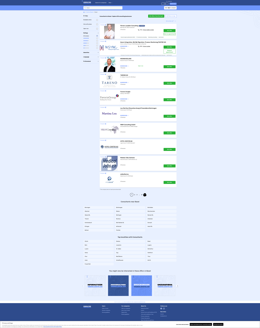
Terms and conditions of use (147, 314)
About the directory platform (147, 320)
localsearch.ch (163, 316)
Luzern (86, 248)
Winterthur (150, 248)
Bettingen (118, 215)
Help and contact (145, 308)
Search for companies (100, 2)
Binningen (87, 207)
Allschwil (87, 211)
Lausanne (118, 245)
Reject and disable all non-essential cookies (200, 324)
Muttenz (118, 218)
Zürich (86, 241)
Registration (173, 3)
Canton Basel (89, 12)
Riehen (118, 211)
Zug (117, 252)
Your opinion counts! (130, 301)
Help (110, 2)
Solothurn (150, 252)
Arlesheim (150, 218)
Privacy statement (145, 316)
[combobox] (104, 7)
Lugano (149, 245)
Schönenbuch (88, 222)
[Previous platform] (82, 286)
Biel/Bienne (119, 256)
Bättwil (86, 230)
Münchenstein (151, 211)
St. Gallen (118, 248)
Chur (86, 256)
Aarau (86, 252)
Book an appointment (169, 34)
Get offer (169, 30)
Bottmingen (119, 207)
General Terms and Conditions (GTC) (149, 312)
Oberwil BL (87, 215)
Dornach (150, 222)
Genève (118, 241)
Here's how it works (125, 310)
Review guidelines (106, 312)
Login (165, 3)
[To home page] (88, 2)
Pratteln (118, 230)
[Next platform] (177, 286)
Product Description (145, 318)
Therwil (87, 218)
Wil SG (149, 260)
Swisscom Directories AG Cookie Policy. (52, 326)
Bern (86, 245)
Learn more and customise (182, 324)
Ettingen (87, 226)
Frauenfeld (87, 264)
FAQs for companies (125, 308)
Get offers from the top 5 (156, 16)
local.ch (162, 314)
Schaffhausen (119, 260)
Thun (149, 256)
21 (141, 194)
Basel (149, 241)
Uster (86, 260)
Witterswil (118, 226)
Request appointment (169, 51)
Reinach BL (150, 215)
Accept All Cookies (218, 324)
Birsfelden (150, 207)
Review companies (106, 310)
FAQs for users (105, 308)
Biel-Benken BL (120, 222)
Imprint (142, 310)
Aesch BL (150, 226)
